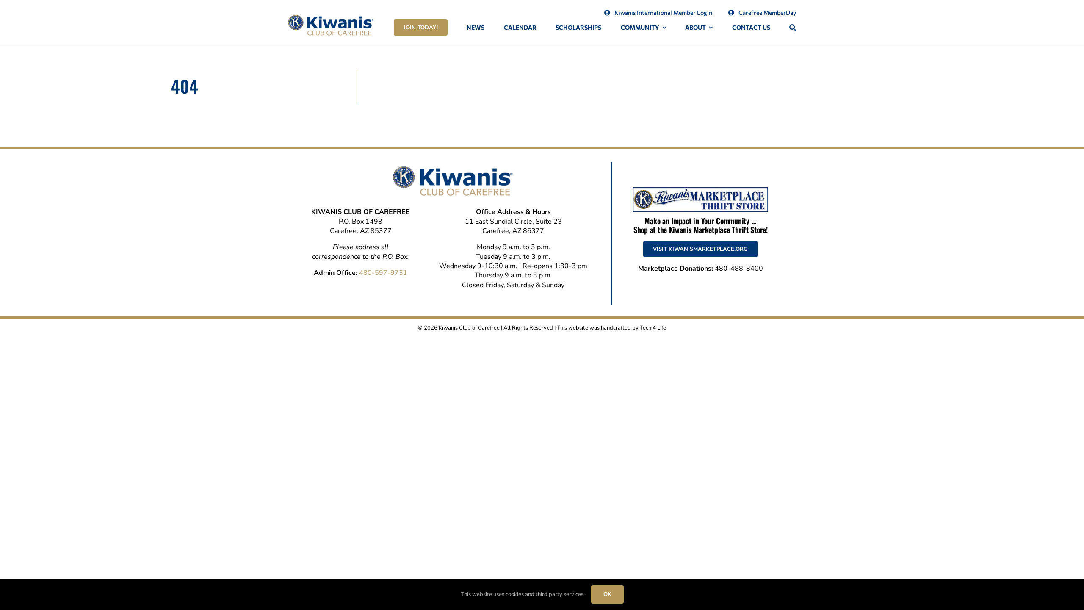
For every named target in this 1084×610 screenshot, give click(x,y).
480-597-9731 (383, 272)
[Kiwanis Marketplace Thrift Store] (700, 190)
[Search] (792, 28)
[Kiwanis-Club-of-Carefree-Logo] (330, 18)
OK (607, 594)
